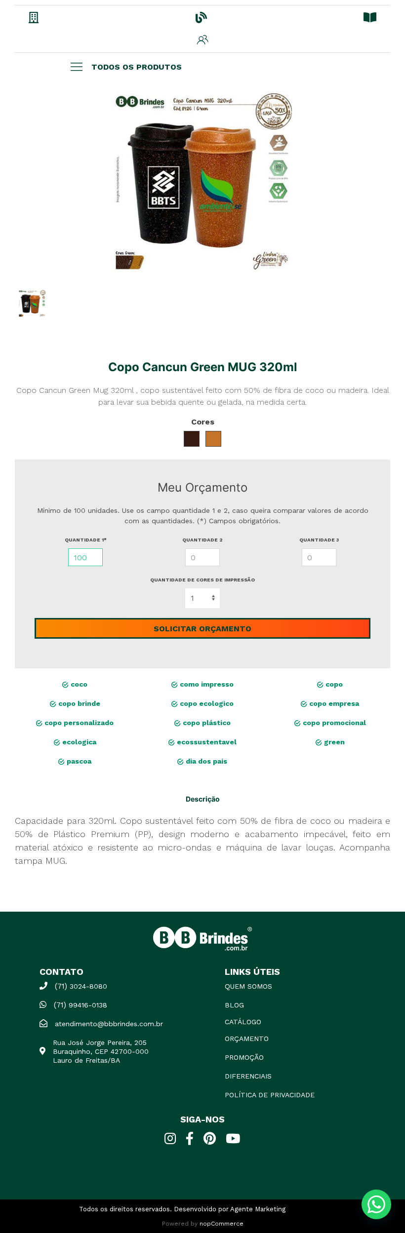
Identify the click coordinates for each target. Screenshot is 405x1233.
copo (333, 684)
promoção (244, 1057)
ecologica (78, 742)
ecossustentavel (206, 742)
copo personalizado (78, 723)
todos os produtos (136, 67)
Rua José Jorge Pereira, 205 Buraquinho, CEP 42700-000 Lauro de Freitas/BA (101, 1051)
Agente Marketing (257, 1209)
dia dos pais (205, 761)
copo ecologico (206, 703)
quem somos (248, 986)
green (333, 742)
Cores (202, 421)
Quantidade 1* (86, 539)
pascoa (78, 761)
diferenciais (248, 1076)
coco (78, 684)
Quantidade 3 (319, 539)
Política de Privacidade (270, 1095)
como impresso (206, 684)
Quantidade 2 (202, 539)
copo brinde (78, 703)
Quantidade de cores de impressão (202, 579)
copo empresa (333, 703)
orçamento (247, 1038)
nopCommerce (221, 1223)
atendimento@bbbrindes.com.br (109, 1024)
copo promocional (333, 723)
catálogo (243, 1022)
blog (234, 1005)
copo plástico (206, 723)
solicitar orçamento (202, 628)
